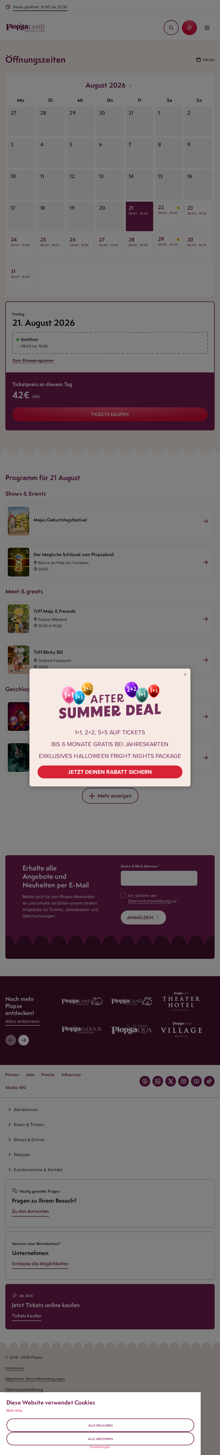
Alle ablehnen (100, 1438)
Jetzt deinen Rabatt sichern (110, 772)
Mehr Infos (14, 1410)
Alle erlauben (100, 1425)
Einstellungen (100, 1447)
